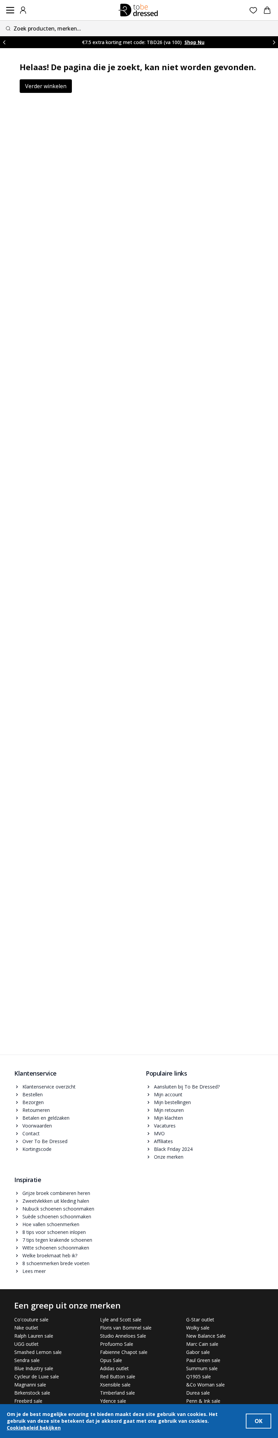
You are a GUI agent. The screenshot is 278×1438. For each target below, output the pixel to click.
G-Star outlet (200, 1319)
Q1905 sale (198, 1376)
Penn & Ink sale (203, 1401)
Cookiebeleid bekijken (34, 1427)
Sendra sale (27, 1360)
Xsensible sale (115, 1384)
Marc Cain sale (202, 1344)
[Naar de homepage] (138, 10)
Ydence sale (113, 1401)
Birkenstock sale (32, 1393)
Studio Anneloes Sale (123, 1336)
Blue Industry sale (33, 1368)
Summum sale (202, 1368)
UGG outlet (26, 1344)
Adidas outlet (114, 1368)
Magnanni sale (30, 1384)
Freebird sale (28, 1401)
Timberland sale (117, 1393)
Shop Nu (194, 42)
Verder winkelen (45, 86)
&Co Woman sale (205, 1384)
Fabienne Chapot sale (123, 1352)
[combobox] (139, 28)
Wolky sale (198, 1327)
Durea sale (198, 1393)
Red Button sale (117, 1376)
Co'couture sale (31, 1319)
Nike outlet (26, 1327)
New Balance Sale (206, 1336)
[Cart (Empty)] (267, 10)
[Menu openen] (10, 10)
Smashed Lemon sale (38, 1352)
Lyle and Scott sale (120, 1319)
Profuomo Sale (116, 1344)
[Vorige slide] (4, 42)
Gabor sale (198, 1352)
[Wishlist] (253, 10)
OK (258, 1421)
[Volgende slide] (274, 42)
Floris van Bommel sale (126, 1327)
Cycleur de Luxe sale (36, 1376)
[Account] (23, 10)
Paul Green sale (203, 1360)
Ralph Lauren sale (33, 1336)
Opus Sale (111, 1360)
